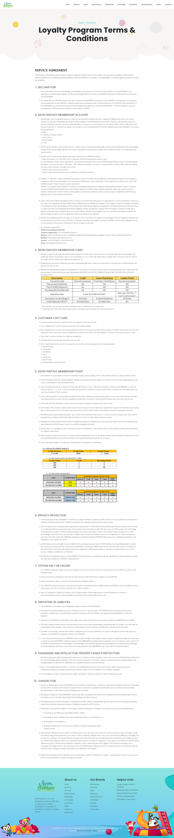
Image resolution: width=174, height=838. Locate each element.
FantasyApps (94, 809)
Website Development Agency (87, 830)
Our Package (69, 800)
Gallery (67, 806)
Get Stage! (94, 806)
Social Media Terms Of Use (126, 799)
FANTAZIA (93, 787)
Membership (69, 797)
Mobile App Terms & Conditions (127, 790)
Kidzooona (93, 793)
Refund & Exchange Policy (126, 796)
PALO (92, 790)
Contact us (68, 809)
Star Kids (93, 803)
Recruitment (69, 812)
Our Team (68, 790)
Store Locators (70, 793)
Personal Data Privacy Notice (127, 793)
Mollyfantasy (94, 784)
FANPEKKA (94, 800)
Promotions (69, 803)
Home (67, 784)
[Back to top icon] (164, 834)
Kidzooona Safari (96, 797)
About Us (68, 787)
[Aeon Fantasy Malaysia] (8, 4)
